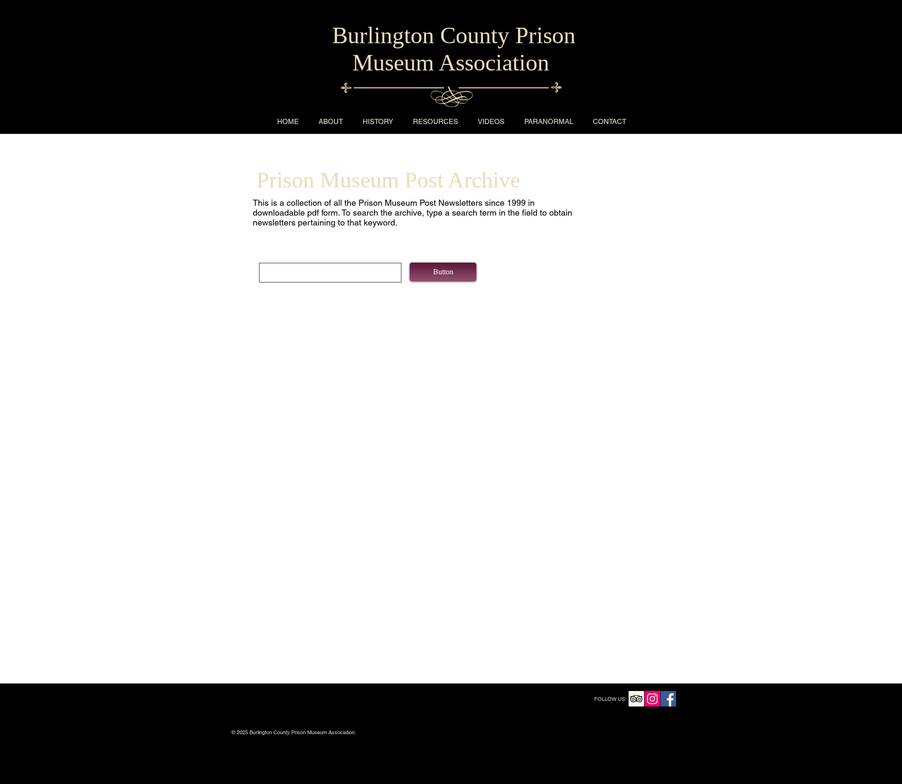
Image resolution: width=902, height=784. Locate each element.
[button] (443, 272)
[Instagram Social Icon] (652, 698)
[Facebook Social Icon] (668, 698)
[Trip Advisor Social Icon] (636, 698)
